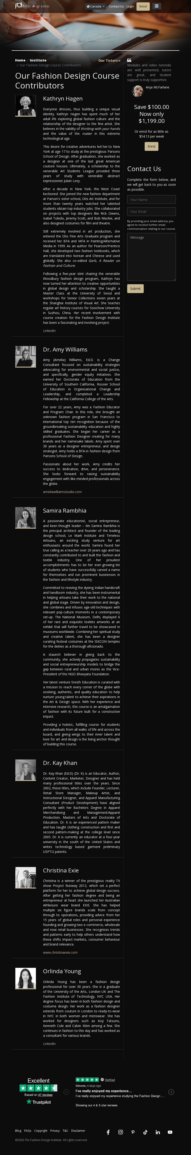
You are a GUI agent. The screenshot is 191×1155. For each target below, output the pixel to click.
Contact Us (116, 6)
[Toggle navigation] (156, 6)
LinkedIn (49, 330)
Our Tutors (108, 60)
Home (20, 60)
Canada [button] (95, 6)
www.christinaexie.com (60, 952)
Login (130, 6)
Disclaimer (78, 1131)
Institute (38, 60)
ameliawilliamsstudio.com (62, 492)
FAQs (27, 1131)
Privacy (55, 1131)
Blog (18, 1131)
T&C (65, 1131)
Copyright (40, 1131)
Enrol (143, 6)
